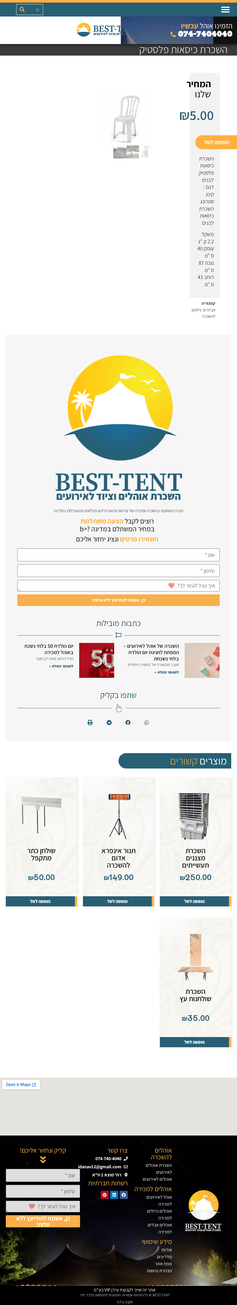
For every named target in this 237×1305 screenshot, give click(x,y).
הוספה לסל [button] (194, 901)
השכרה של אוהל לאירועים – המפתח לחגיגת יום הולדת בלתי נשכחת (151, 652)
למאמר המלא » (167, 672)
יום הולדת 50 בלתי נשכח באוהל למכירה (49, 649)
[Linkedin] (114, 1195)
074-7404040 (204, 34)
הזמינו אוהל (206, 25)
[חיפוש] (21, 9)
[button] (225, 10)
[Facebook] (124, 1195)
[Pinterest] (105, 1195)
